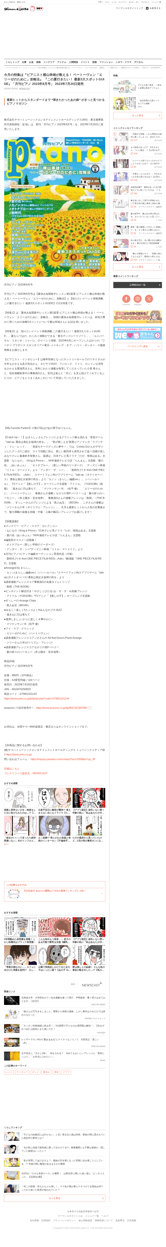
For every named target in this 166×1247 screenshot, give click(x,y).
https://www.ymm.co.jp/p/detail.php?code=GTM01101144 (36, 698)
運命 (56, 1072)
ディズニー (22, 1072)
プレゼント (145, 2)
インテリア (49, 62)
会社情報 (34, 1220)
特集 (115, 75)
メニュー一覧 (156, 2)
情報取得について (104, 1220)
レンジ (9, 1072)
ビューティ (123, 2)
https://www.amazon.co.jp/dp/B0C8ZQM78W (61, 707)
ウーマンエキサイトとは (70, 1216)
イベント (85, 62)
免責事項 (119, 1220)
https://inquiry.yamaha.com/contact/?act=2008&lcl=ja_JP (63, 759)
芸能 (94, 62)
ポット (35, 1072)
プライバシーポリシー (64, 1220)
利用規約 (46, 1220)
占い (137, 2)
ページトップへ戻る (137, 346)
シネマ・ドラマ (123, 62)
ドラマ (66, 1072)
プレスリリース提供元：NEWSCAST (26, 773)
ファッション (106, 62)
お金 (31, 62)
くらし (107, 2)
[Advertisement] (83, 35)
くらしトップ (12, 62)
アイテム (61, 62)
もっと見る (54, 1198)
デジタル (138, 62)
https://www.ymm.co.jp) (19, 754)
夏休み (46, 1072)
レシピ (114, 2)
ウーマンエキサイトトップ (129, 8)
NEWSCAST (24, 88)
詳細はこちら (12, 768)
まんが (131, 2)
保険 (38, 62)
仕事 (24, 62)
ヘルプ (104, 1216)
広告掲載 (131, 1220)
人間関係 (73, 62)
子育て (100, 2)
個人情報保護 (85, 1220)
